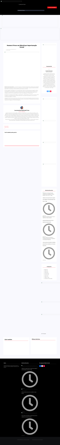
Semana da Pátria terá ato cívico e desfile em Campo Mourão (16, 141)
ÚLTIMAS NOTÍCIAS (21, 10)
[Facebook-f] (47, 91)
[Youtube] (50, 91)
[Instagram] (44, 366)
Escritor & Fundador (22, 111)
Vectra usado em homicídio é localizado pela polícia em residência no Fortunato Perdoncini (49, 244)
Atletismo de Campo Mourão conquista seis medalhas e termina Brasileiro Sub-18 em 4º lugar (49, 199)
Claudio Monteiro (49, 71)
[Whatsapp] (49, 91)
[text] (16, 339)
